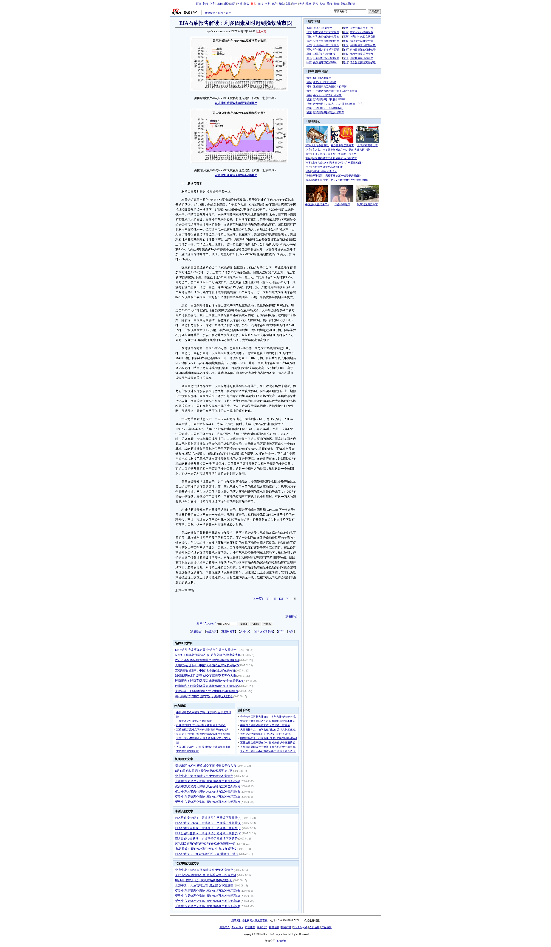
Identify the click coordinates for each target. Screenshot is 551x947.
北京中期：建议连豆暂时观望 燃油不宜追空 (204, 870)
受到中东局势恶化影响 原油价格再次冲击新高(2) (207, 802)
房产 (274, 3)
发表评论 (291, 616)
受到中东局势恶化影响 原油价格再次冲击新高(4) (207, 791)
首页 (198, 3)
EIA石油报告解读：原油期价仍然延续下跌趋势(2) (208, 833)
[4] (287, 598)
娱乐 (219, 3)
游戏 (281, 3)
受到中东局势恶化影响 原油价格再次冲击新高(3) (207, 796)
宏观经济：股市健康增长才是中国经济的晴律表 (206, 691)
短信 (322, 3)
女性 (288, 3)
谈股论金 (196, 631)
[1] (267, 598)
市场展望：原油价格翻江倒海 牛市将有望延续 (205, 848)
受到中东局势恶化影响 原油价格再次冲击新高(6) (207, 781)
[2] (274, 598)
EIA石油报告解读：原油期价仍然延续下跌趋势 (206, 838)
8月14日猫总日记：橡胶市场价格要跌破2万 (203, 771)
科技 (239, 3)
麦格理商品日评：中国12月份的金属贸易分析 (205, 670)
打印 (280, 631)
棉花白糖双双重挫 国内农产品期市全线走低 (204, 696)
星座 (308, 3)
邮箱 (336, 3)
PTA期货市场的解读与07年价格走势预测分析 (205, 843)
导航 (343, 3)
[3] (281, 598)
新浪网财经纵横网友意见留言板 (249, 920)
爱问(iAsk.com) (206, 623)
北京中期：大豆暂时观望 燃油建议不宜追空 (204, 776)
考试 (301, 3)
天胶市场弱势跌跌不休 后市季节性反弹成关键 (205, 875)
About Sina (237, 927)
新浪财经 (210, 12)
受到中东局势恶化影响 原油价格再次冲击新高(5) (207, 786)
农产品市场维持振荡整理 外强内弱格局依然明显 (207, 660)
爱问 (329, 3)
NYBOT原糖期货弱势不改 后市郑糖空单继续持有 (207, 655)
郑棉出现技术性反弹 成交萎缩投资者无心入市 (205, 675)
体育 (212, 3)
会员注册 (314, 927)
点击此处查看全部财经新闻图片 (236, 103)
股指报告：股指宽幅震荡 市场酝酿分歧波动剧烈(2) (209, 680)
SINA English (300, 927)
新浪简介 (225, 927)
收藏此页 (211, 631)
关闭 (291, 631)
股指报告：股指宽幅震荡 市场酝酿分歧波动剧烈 (207, 686)
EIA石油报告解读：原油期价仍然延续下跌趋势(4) (208, 823)
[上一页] (257, 598)
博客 (246, 3)
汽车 (267, 3)
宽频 (260, 3)
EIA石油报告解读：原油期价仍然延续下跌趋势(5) (208, 817)
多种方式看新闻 (264, 631)
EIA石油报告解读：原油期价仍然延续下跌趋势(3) (208, 828)
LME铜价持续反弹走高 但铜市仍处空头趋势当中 (207, 649)
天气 (315, 3)
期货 (220, 12)
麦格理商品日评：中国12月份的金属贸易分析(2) (207, 665)
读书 (294, 3)
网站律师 (286, 927)
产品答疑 (326, 927)
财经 (226, 3)
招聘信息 (274, 927)
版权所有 (281, 940)
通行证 (351, 3)
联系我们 (262, 927)
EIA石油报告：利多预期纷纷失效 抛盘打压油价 (206, 854)
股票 (232, 3)
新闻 (205, 3)
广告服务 (250, 927)
